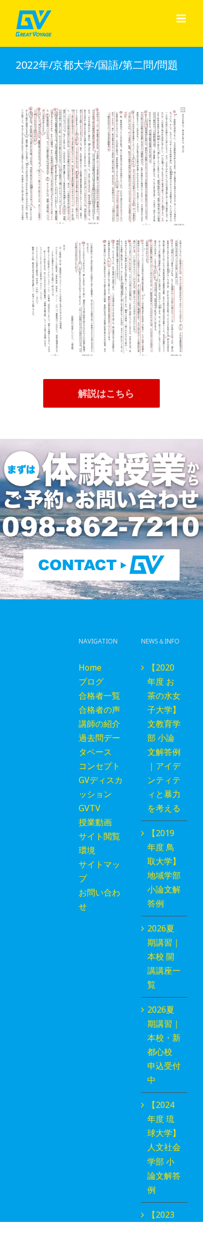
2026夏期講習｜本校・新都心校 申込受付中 (164, 1045)
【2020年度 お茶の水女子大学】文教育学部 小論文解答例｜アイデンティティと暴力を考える (164, 738)
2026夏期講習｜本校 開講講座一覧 (164, 956)
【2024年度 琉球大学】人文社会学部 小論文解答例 (164, 1147)
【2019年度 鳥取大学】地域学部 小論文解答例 (164, 868)
